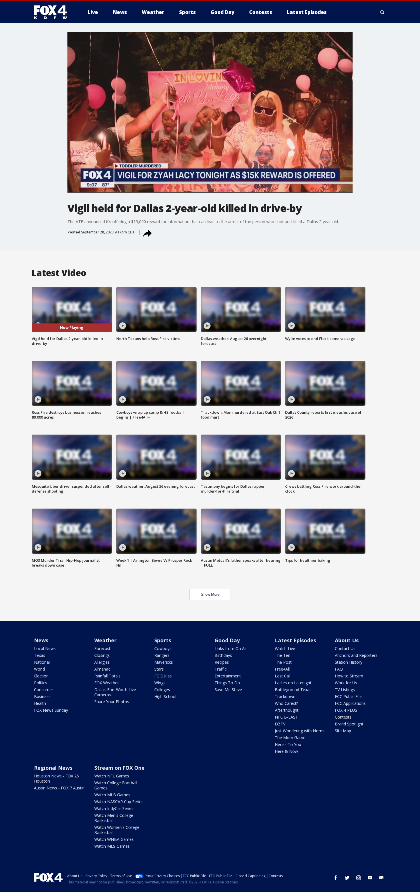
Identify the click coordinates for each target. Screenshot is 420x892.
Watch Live (285, 648)
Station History (348, 662)
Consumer (43, 689)
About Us (347, 640)
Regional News (53, 767)
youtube (370, 877)
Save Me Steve (228, 689)
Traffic (221, 669)
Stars (159, 669)
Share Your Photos (111, 701)
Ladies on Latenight (293, 682)
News (41, 640)
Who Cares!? (286, 703)
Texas (39, 655)
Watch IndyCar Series (113, 808)
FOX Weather (106, 682)
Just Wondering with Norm (299, 730)
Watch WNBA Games (114, 839)
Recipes (222, 662)
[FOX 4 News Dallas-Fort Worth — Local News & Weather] (53, 12)
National (42, 662)
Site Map (343, 730)
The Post (283, 662)
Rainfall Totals (107, 676)
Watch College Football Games (115, 785)
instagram (358, 877)
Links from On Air (231, 648)
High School (165, 696)
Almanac (102, 669)
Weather (105, 640)
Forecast (102, 648)
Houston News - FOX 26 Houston (56, 778)
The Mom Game (290, 737)
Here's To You (288, 744)
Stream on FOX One (119, 767)
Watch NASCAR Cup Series (118, 801)
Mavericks (163, 662)
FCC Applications (350, 703)
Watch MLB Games (112, 794)
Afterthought (287, 710)
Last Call (283, 676)
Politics (40, 682)
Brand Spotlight (349, 724)
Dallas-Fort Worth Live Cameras (115, 692)
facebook (335, 877)
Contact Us (345, 648)
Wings (159, 682)
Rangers (161, 655)
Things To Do (227, 682)
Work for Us (346, 682)
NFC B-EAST (286, 717)
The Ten (282, 655)
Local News (45, 648)
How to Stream (349, 676)
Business (42, 696)
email (381, 877)
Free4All (282, 669)
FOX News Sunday (51, 710)
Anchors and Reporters (356, 655)
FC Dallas (163, 676)
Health (40, 703)
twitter (347, 877)
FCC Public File (348, 696)
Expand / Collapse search (382, 12)
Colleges (162, 689)
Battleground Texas (293, 689)
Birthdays (223, 655)
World (39, 669)
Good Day (227, 640)
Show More (210, 594)
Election (41, 676)
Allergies (102, 662)
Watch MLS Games (112, 846)
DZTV (280, 724)
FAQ (339, 669)
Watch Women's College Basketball (116, 830)
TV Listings (345, 689)
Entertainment (228, 676)
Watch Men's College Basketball (113, 818)
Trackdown (285, 696)
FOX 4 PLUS (346, 710)
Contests (343, 717)
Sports (162, 640)
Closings (102, 655)
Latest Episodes (295, 640)
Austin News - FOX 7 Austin (59, 788)
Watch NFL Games (111, 776)
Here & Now (286, 751)
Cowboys (162, 648)
